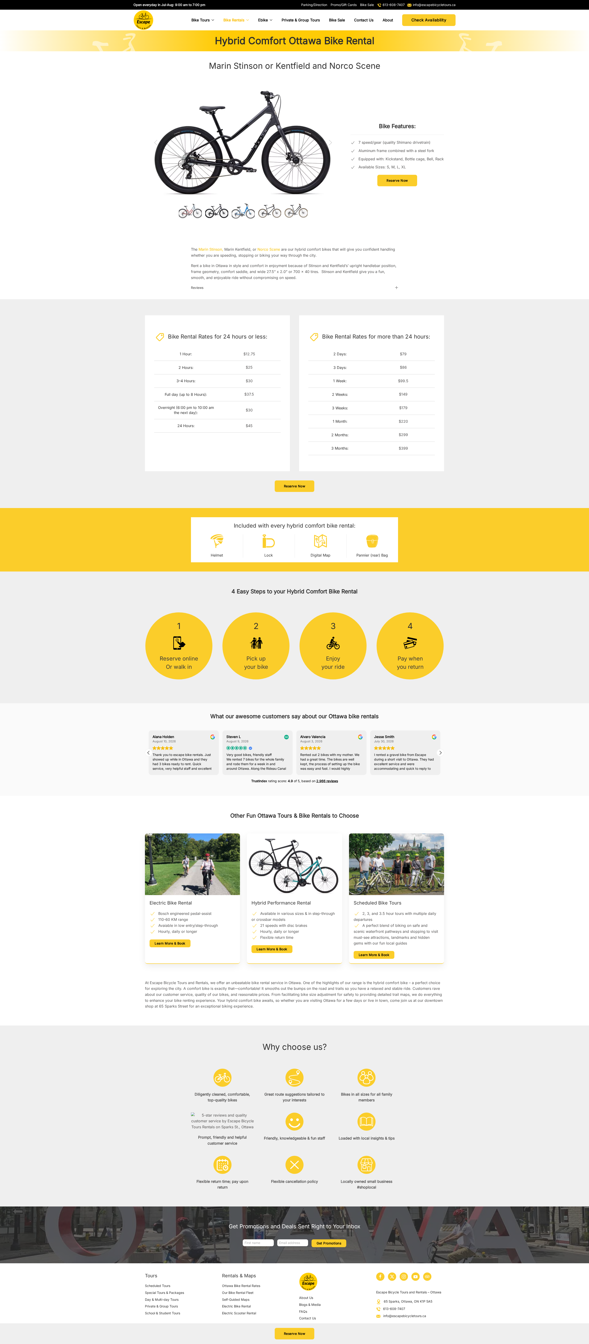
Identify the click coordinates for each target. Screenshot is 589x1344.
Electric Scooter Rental (239, 1313)
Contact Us (363, 20)
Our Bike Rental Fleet (238, 1293)
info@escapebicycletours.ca (404, 1316)
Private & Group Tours (301, 20)
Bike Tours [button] (200, 20)
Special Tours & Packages (164, 1293)
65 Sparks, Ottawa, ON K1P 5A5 (408, 1301)
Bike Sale (337, 20)
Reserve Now (397, 180)
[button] (156, 142)
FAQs (303, 1311)
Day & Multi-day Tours (162, 1299)
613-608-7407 (394, 1309)
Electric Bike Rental (236, 1306)
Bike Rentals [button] (233, 20)
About (388, 20)
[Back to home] (143, 20)
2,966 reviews (327, 781)
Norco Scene (268, 249)
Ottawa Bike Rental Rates (241, 1286)
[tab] (190, 211)
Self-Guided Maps (235, 1299)
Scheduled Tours (157, 1286)
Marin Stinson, (211, 249)
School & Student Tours (162, 1313)
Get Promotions (329, 1243)
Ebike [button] (263, 20)
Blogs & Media (310, 1305)
